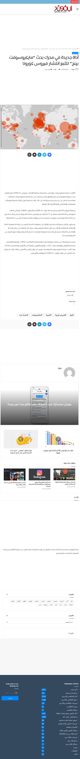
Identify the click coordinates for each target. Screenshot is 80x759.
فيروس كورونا (60, 315)
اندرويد (55, 601)
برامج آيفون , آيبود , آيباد (70, 717)
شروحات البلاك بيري (71, 737)
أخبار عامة (68, 48)
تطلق (24, 601)
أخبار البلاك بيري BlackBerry (68, 734)
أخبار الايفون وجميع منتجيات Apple (66, 713)
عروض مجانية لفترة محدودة (68, 720)
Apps (73, 69)
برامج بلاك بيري (72, 741)
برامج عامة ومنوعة (71, 693)
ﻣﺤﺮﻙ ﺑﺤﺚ (23, 315)
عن (60, 604)
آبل (67, 601)
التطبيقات (74, 751)
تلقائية (18, 601)
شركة (70, 604)
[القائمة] (77, 9)
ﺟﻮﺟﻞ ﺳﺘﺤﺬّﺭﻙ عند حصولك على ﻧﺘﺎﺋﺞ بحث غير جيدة (39, 404)
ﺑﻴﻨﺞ (71, 315)
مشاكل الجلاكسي (72, 710)
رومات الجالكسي (72, 706)
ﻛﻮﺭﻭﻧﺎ (48, 315)
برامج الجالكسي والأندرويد (69, 700)
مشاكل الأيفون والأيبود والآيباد (68, 730)
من (40, 604)
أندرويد (61, 601)
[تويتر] (44, 155)
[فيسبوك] (49, 155)
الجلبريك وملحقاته (71, 727)
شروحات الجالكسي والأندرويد (68, 703)
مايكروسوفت (36, 315)
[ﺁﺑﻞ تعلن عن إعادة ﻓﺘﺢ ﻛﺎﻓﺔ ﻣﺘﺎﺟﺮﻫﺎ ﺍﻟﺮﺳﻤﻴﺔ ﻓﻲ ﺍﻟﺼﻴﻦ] (64, 474)
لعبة (51, 604)
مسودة (45, 604)
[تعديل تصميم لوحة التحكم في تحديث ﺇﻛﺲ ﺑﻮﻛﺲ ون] (15, 474)
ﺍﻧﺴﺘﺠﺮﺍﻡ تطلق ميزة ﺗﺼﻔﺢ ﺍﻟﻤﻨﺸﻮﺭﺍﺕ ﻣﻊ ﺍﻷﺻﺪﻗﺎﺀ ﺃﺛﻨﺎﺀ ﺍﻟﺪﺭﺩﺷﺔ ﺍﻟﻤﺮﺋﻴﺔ (39, 484)
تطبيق (30, 601)
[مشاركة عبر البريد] (34, 155)
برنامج (49, 601)
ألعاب (75, 754)
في (56, 604)
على (65, 604)
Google (71, 633)
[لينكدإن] (39, 155)
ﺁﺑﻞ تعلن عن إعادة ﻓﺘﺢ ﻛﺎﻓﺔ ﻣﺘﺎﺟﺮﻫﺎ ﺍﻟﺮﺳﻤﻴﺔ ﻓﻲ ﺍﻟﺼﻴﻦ (65, 483)
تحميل (36, 601)
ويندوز (75, 747)
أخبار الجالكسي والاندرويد (69, 696)
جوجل (12, 601)
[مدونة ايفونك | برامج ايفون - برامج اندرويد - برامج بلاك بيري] (63, 9)
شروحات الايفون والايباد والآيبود (67, 724)
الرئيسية (74, 48)
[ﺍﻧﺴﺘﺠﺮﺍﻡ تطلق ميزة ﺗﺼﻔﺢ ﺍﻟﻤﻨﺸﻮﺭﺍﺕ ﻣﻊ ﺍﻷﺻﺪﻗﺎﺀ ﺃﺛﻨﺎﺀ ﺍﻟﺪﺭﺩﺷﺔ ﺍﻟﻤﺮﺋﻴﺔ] (39, 474)
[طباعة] (29, 155)
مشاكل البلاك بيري (71, 744)
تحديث (43, 601)
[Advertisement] (40, 31)
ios (71, 601)
